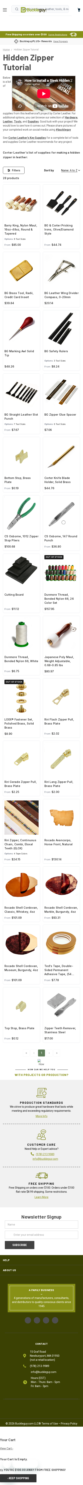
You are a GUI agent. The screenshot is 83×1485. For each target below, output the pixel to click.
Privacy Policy (69, 1423)
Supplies (33, 121)
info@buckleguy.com (45, 1158)
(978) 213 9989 (45, 1154)
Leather (8, 121)
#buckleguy (63, 129)
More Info (41, 1116)
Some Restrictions (57, 34)
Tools (17, 121)
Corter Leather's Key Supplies (27, 137)
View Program (60, 41)
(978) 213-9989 (39, 1366)
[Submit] (17, 9)
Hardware (71, 117)
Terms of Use (50, 1423)
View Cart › (6, 1448)
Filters (16, 170)
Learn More (41, 1197)
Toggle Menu (6, 10)
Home (34, 10)
